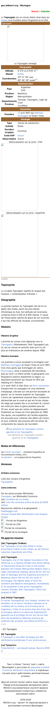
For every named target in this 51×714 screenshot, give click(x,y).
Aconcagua (7, 371)
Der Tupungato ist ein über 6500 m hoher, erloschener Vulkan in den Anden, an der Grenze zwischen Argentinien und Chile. (25, 549)
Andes (4, 20)
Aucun (21, 135)
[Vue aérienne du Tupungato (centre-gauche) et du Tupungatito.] (25, 432)
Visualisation (6, 457)
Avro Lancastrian (41, 385)
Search (35, 11)
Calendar (45, 11)
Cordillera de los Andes (17, 499)
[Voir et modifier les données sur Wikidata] (38, 508)
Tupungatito (7, 344)
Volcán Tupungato (13, 452)
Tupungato (6, 496)
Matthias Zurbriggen (11, 365)
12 (19, 112)
